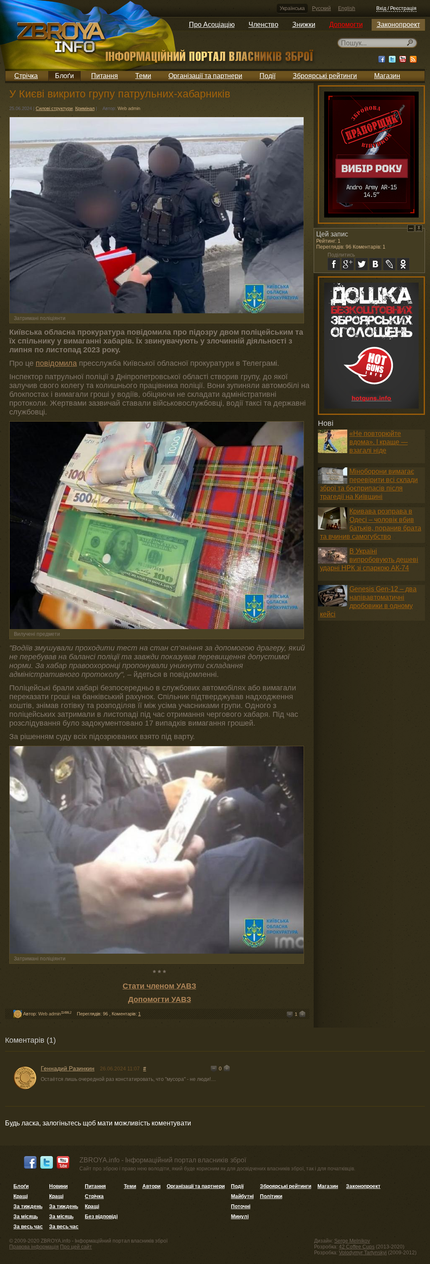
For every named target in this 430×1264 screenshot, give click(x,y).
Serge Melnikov (352, 1241)
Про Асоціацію (212, 24)
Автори (151, 1186)
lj (389, 264)
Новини (58, 1186)
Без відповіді (101, 1216)
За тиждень (27, 1206)
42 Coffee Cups (357, 1247)
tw (361, 264)
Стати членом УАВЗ (159, 986)
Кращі (20, 1196)
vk (375, 264)
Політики (271, 1196)
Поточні (240, 1206)
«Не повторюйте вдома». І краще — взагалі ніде (378, 442)
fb (334, 264)
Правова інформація (34, 1247)
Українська (292, 8)
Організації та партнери (205, 75)
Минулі (240, 1216)
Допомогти (346, 24)
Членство (263, 24)
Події (267, 75)
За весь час (28, 1227)
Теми (143, 75)
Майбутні (242, 1196)
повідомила (56, 363)
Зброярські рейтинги (325, 75)
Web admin (129, 108)
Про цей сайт (76, 1247)
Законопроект (398, 24)
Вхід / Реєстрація (396, 8)
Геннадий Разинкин (67, 1068)
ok (403, 264)
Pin (418, 228)
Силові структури (54, 108)
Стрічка (26, 75)
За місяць (25, 1216)
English (346, 8)
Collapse (410, 228)
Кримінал (84, 108)
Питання (104, 75)
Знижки (303, 24)
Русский (321, 8)
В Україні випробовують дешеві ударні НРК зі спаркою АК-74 (369, 560)
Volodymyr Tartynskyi (363, 1253)
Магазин (387, 75)
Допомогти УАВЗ (159, 999)
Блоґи (64, 75)
